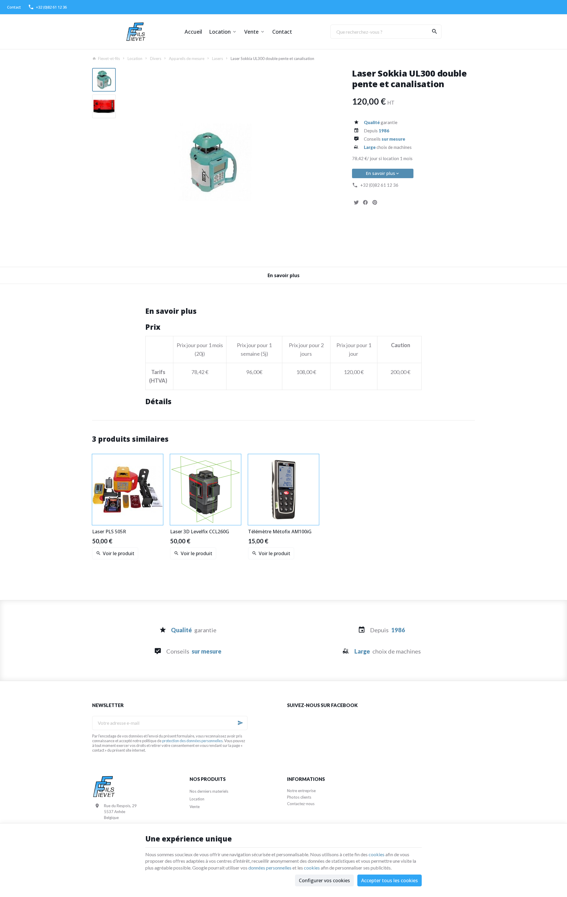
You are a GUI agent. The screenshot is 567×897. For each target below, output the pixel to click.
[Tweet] (356, 202)
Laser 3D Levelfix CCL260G (199, 531)
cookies (376, 854)
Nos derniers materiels (209, 791)
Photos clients (299, 797)
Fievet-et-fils (109, 58)
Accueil (193, 31)
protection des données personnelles (192, 740)
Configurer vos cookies (324, 880)
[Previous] (128, 162)
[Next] (298, 162)
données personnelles (269, 867)
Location (220, 31)
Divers (155, 58)
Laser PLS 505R (109, 531)
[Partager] (365, 202)
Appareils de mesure (186, 58)
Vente (251, 31)
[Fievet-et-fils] (136, 31)
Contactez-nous (301, 803)
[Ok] (240, 723)
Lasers (217, 58)
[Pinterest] (374, 202)
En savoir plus (380, 173)
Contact (282, 31)
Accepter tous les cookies (389, 880)
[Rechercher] (434, 32)
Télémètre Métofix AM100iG (280, 531)
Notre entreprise (301, 790)
